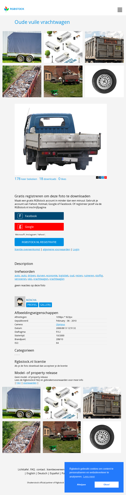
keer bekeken (29, 179)
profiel (32, 304)
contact (41, 469)
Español (54, 473)
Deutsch (42, 473)
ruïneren (89, 275)
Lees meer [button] (89, 476)
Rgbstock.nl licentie (30, 361)
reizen (79, 275)
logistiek (64, 275)
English (31, 473)
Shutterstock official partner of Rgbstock (45, 482)
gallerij (45, 304)
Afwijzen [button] (81, 484)
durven (41, 275)
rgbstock (17, 9)
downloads (50, 179)
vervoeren (20, 279)
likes (63, 179)
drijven (32, 275)
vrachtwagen (40, 279)
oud (72, 275)
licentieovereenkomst (59, 469)
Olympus (60, 324)
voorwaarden (30, 382)
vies (30, 279)
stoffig (99, 275)
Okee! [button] (107, 484)
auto (17, 275)
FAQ (18, 382)
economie (51, 275)
